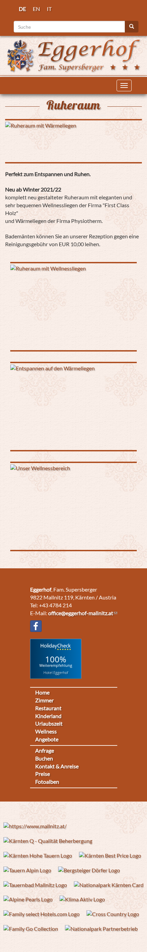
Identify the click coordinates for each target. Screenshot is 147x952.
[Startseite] (73, 55)
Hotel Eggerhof (55, 672)
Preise (42, 773)
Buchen (44, 758)
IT (49, 8)
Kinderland (48, 716)
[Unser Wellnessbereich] (73, 506)
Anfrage (44, 750)
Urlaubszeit (49, 723)
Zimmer (44, 700)
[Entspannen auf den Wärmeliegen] (73, 406)
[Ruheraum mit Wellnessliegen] (73, 307)
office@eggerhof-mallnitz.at (80, 613)
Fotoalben (47, 781)
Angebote (46, 739)
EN (36, 8)
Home (42, 692)
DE (22, 8)
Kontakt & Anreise (57, 766)
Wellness (46, 731)
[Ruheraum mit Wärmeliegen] (73, 141)
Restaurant (48, 708)
